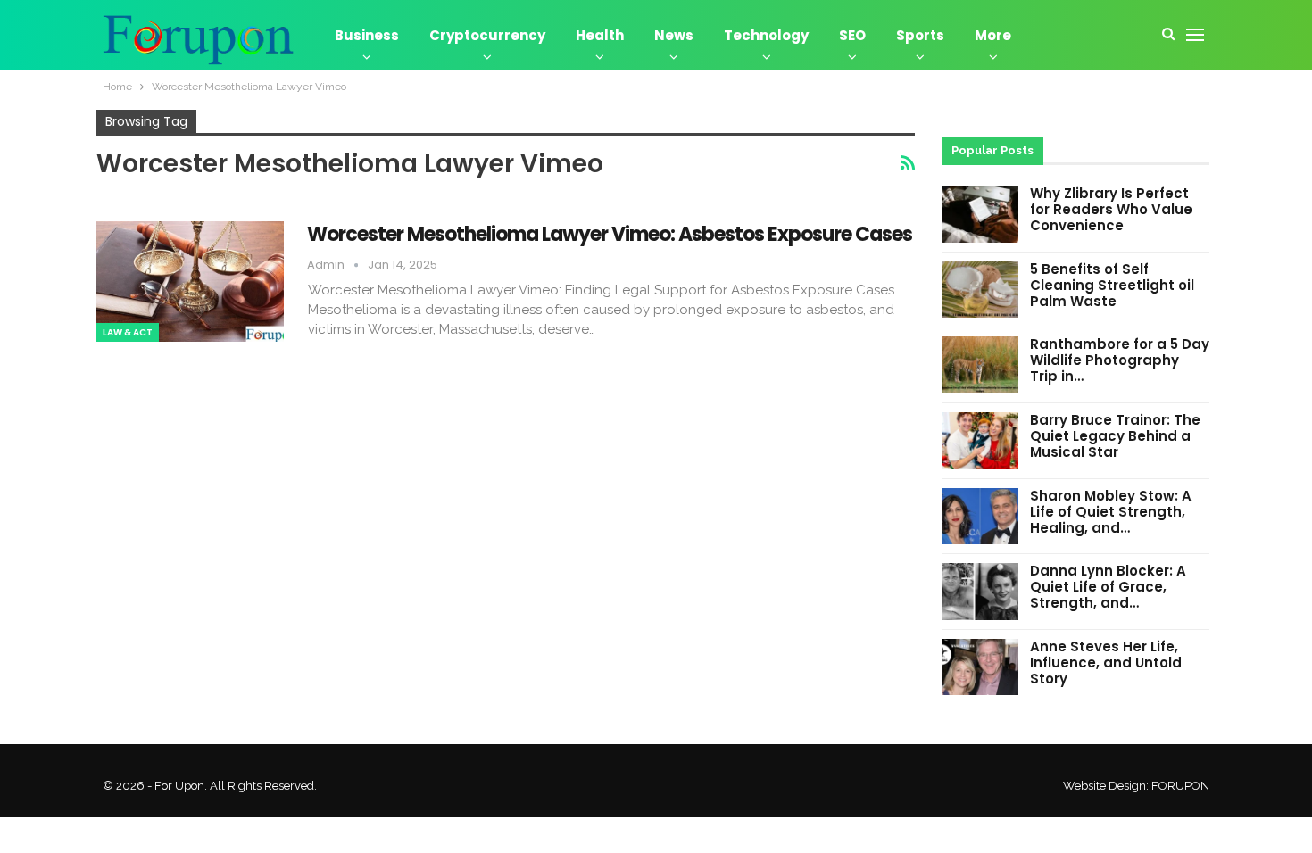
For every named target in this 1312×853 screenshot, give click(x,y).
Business (367, 35)
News (673, 35)
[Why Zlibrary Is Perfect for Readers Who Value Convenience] (980, 214)
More (993, 35)
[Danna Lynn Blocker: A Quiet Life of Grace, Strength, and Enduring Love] (980, 591)
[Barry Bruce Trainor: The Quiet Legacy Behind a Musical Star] (980, 440)
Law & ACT (128, 332)
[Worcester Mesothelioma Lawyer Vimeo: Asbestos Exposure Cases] (190, 281)
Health (600, 35)
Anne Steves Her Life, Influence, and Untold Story (1106, 662)
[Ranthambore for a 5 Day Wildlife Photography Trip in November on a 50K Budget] (980, 364)
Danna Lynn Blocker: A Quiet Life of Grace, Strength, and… (1108, 586)
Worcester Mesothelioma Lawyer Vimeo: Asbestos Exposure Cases (609, 234)
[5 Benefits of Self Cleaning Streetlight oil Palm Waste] (980, 290)
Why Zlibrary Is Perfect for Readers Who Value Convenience (1111, 209)
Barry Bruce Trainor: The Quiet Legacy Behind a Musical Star (1115, 435)
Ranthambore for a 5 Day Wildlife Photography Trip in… (1119, 360)
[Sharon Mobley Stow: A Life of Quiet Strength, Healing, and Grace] (980, 516)
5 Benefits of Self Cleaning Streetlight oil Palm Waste (1112, 285)
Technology (766, 35)
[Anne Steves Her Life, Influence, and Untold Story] (980, 667)
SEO (852, 35)
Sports (920, 35)
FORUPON (1180, 785)
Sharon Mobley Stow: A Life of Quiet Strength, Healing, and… (1111, 511)
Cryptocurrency (487, 35)
